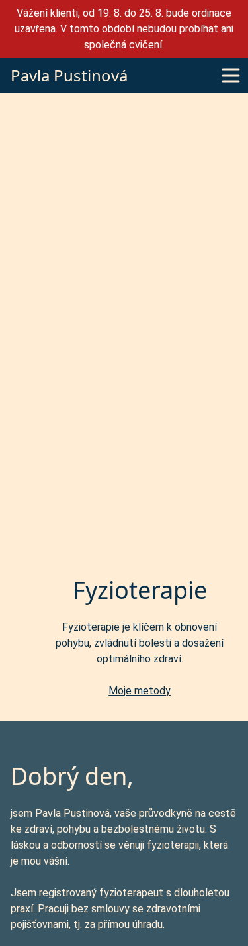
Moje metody (139, 690)
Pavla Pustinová (65, 75)
